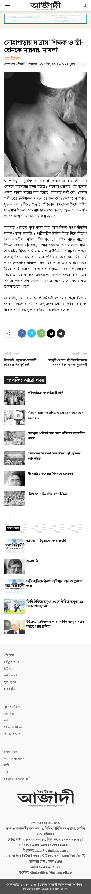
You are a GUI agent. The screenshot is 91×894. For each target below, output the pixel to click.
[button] (7, 5)
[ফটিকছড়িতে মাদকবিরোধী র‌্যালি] (14, 397)
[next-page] (13, 514)
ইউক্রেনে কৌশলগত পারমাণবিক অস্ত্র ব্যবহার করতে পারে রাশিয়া (55, 624)
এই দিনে (9, 655)
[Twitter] (31, 333)
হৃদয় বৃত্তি (9, 689)
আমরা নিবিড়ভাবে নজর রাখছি (46, 541)
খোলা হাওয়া (11, 752)
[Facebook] (22, 333)
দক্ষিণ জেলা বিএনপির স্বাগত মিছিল (47, 494)
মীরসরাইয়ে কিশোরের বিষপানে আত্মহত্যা (50, 474)
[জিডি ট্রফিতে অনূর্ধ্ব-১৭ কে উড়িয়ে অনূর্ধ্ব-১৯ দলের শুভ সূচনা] (14, 606)
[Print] (61, 333)
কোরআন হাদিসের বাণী (17, 779)
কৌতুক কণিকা (12, 662)
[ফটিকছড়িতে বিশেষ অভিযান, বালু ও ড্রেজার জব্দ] (14, 586)
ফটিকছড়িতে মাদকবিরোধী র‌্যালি (45, 393)
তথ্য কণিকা (10, 675)
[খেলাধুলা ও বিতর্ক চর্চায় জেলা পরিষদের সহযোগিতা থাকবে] (14, 438)
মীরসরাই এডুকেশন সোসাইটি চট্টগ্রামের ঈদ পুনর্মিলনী (20, 362)
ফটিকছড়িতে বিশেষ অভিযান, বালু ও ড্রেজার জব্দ (54, 584)
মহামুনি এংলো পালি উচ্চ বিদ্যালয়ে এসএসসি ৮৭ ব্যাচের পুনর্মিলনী (67, 362)
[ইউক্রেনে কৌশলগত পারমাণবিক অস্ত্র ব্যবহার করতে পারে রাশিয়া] (14, 627)
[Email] (51, 333)
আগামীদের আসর (14, 758)
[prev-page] (7, 514)
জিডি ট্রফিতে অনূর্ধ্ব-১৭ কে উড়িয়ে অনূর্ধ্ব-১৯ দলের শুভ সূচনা (54, 604)
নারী (6, 765)
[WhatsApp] (41, 333)
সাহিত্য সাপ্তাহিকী (13, 727)
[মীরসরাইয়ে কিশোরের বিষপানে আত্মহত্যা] (14, 478)
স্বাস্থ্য (6, 772)
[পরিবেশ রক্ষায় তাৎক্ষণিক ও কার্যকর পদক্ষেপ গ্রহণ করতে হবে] (14, 417)
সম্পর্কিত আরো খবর (25, 380)
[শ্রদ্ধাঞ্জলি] (14, 566)
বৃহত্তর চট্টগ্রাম (12, 707)
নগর (7, 720)
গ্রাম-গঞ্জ (9, 713)
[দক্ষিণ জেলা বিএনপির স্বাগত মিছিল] (14, 498)
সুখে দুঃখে (10, 682)
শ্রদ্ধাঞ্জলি (32, 561)
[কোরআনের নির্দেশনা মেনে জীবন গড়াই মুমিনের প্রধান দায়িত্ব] (14, 458)
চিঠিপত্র (8, 669)
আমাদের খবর (12, 734)
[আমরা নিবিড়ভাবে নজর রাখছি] (14, 546)
